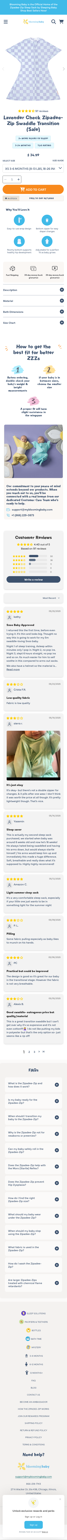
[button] (5, 21)
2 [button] (29, 1051)
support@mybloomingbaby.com (32, 509)
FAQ (33, 1380)
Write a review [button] (33, 579)
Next (63, 69)
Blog (33, 1387)
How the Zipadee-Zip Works (33, 1408)
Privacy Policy (33, 1437)
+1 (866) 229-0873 (23, 515)
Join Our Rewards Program (33, 1415)
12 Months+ (36, 1372)
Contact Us (33, 1394)
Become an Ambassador (33, 1401)
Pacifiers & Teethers (36, 1321)
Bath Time (36, 1338)
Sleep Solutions (36, 1313)
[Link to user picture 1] (33, 756)
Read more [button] (13, 669)
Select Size (9, 160)
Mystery (36, 1347)
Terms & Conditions (33, 1444)
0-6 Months (36, 1355)
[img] (15, 611)
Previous (3, 69)
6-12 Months (36, 1364)
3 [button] (34, 1051)
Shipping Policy (33, 1422)
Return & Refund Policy (33, 1430)
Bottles (36, 1330)
